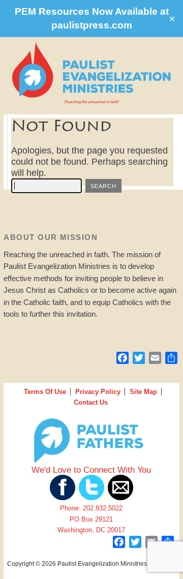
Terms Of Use (45, 391)
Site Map (143, 391)
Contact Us (91, 402)
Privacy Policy (97, 391)
